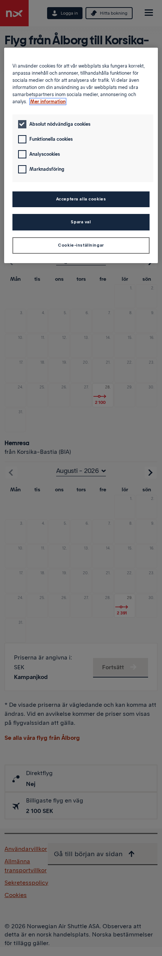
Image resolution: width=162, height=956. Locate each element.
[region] (81, 155)
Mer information (48, 101)
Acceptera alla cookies (81, 199)
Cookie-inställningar (81, 245)
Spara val (81, 221)
